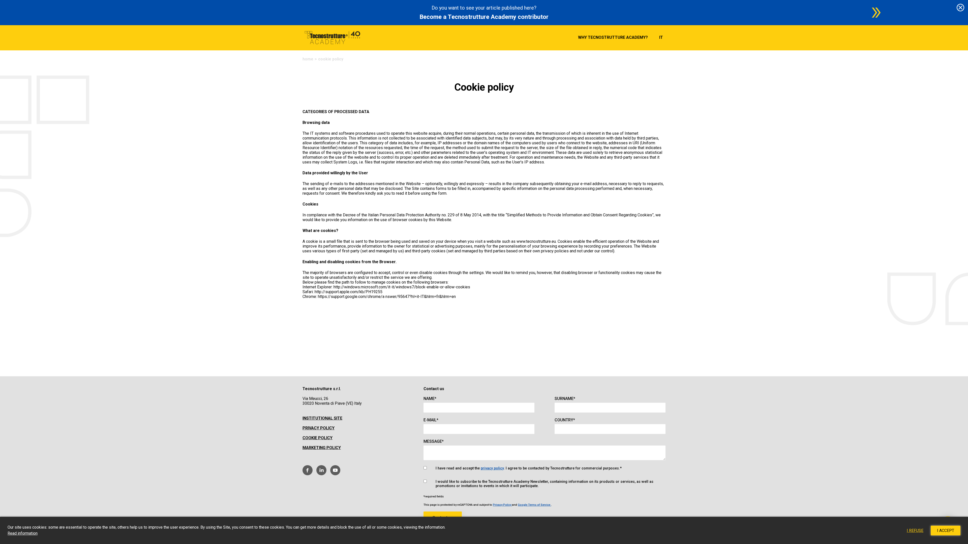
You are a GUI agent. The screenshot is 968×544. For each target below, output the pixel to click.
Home (307, 59)
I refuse (915, 530)
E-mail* (431, 420)
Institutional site (322, 418)
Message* (434, 441)
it (661, 37)
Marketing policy (321, 447)
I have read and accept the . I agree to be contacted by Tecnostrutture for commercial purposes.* (529, 468)
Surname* (565, 398)
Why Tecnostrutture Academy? (613, 37)
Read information (23, 533)
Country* (565, 420)
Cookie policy (317, 437)
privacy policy (492, 468)
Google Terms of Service (534, 504)
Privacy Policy (318, 428)
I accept (945, 530)
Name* (430, 398)
